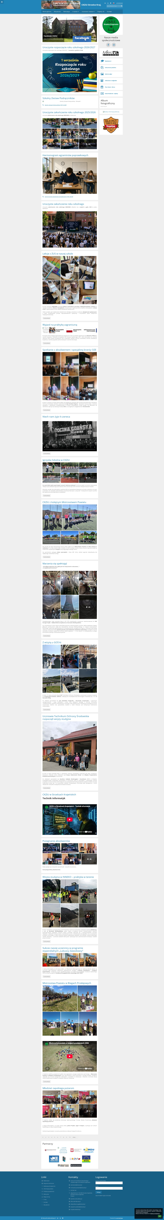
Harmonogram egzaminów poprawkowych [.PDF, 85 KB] (59, 196)
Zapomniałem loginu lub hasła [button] (103, 1195)
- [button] (108, 3)
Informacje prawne (48, 1189)
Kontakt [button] (109, 11)
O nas (45, 1199)
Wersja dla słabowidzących (49, 1218)
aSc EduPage (119, 1218)
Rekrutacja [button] (66, 11)
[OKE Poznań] (54, 1159)
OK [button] (159, 1216)
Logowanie (119, 3)
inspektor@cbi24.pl (75, 1209)
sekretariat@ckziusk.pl (76, 1185)
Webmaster (46, 1181)
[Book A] (63, 1165)
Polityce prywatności (155, 1213)
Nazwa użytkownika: (100, 1181)
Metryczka (46, 1194)
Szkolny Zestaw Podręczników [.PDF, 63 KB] (55, 105)
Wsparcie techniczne (49, 1183)
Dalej (74, 1137)
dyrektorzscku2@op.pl (76, 1199)
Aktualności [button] (57, 11)
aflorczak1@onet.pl (75, 1201)
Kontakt (46, 1202)
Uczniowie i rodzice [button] (87, 11)
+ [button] (105, 3)
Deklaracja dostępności (49, 1186)
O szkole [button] (74, 11)
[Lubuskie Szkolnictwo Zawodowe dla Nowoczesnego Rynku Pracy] (63, 1150)
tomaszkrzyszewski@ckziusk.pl (78, 1187)
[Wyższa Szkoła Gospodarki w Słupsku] (86, 1159)
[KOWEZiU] (88, 1150)
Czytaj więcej (46, 318)
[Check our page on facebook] (108, 45)
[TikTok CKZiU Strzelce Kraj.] (114, 45)
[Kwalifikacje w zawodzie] (74, 1158)
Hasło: (97, 1186)
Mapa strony (47, 1197)
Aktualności (46, 1205)
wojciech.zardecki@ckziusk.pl (78, 1207)
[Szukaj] (122, 6)
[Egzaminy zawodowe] (76, 1165)
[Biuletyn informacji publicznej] (111, 25)
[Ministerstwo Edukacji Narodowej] (76, 1150)
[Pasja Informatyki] (64, 1159)
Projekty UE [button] (100, 11)
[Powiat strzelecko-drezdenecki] (50, 1150)
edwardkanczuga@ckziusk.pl (78, 1204)
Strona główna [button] (47, 11)
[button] (110, 3)
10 (69, 1137)
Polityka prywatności (49, 1191)
